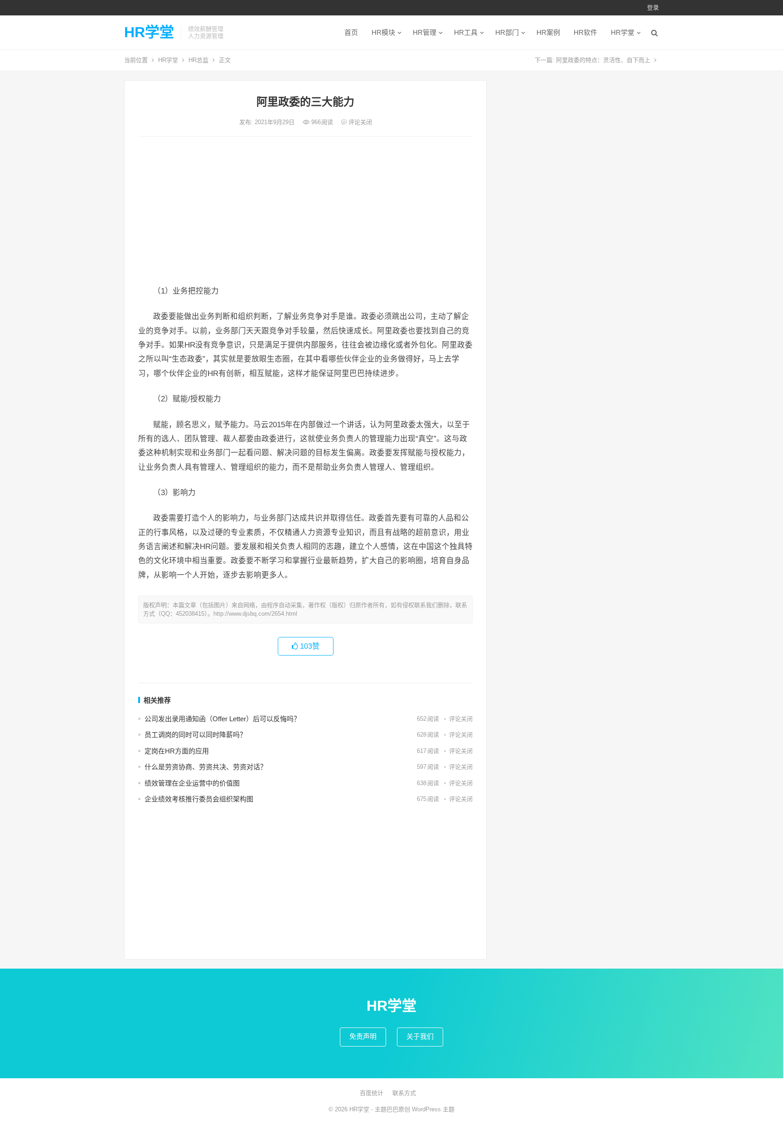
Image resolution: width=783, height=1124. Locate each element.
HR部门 (507, 32)
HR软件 (585, 32)
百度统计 (371, 1093)
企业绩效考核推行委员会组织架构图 (199, 799)
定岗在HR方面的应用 (177, 751)
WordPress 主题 (433, 1109)
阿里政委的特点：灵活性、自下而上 (603, 60)
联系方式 (404, 1093)
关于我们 (420, 1036)
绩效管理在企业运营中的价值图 (192, 783)
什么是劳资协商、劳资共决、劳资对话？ (206, 767)
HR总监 (198, 60)
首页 (351, 32)
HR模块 (383, 32)
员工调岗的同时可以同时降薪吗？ (195, 734)
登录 (653, 7)
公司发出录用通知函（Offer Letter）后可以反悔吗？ (222, 719)
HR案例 (548, 32)
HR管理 (424, 32)
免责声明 (363, 1036)
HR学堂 (149, 32)
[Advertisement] (305, 211)
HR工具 (466, 32)
